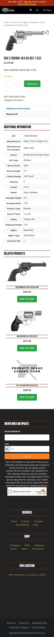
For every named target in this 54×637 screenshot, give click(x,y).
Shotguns (39, 545)
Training (25, 521)
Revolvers (35, 22)
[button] (45, 32)
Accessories (38, 548)
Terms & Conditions (19, 627)
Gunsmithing (22, 524)
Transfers (38, 521)
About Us (11, 622)
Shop (35, 524)
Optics (24, 548)
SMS (7, 444)
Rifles (27, 545)
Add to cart (32, 84)
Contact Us (24, 622)
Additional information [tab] (18, 108)
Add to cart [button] (27, 299)
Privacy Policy (38, 627)
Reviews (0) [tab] (12, 114)
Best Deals (30, 4)
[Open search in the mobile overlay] (37, 10)
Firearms (14, 22)
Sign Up (27, 2)
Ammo (13, 548)
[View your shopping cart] (31, 10)
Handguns (24, 22)
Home (6, 22)
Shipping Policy (39, 622)
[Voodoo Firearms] (8, 10)
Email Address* (12, 431)
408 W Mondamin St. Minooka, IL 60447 (27, 574)
